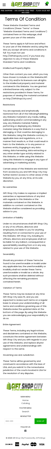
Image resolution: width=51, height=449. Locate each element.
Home (25, 400)
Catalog (25, 403)
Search (25, 411)
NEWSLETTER (25, 416)
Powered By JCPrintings (34, 438)
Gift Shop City (18, 438)
